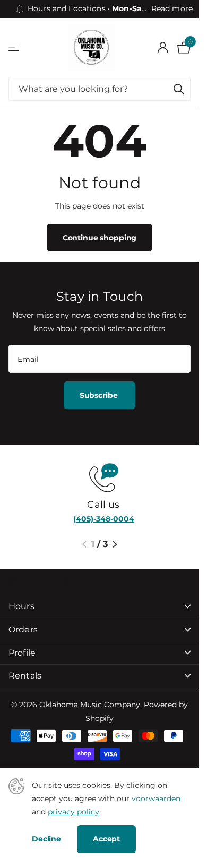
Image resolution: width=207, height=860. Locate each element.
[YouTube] (39, 582)
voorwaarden (156, 798)
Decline (46, 839)
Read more (172, 8)
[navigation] (84, 544)
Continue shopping (100, 237)
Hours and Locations (67, 8)
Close (99, 606)
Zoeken (179, 89)
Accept (106, 839)
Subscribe (100, 395)
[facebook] (66, 582)
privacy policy (73, 811)
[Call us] (99, 476)
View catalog (14, 47)
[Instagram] (13, 582)
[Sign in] (162, 47)
